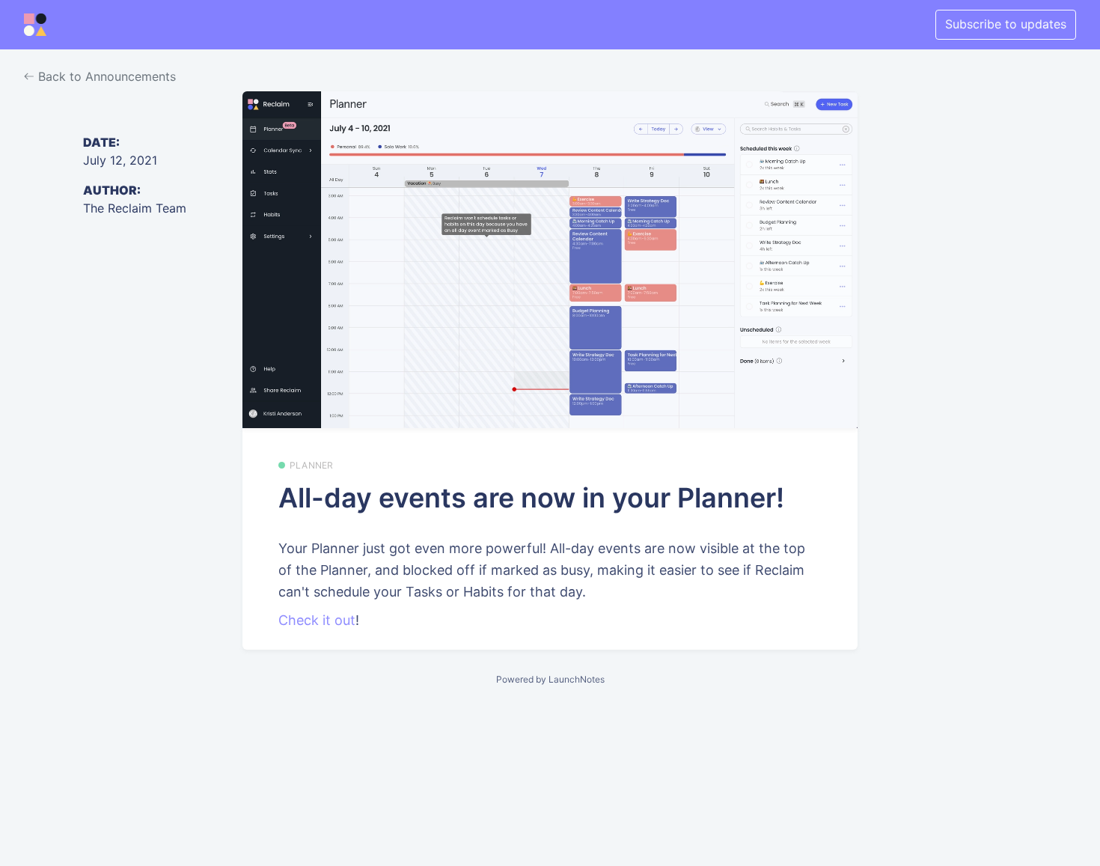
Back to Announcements (105, 76)
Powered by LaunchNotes (550, 679)
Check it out (316, 620)
